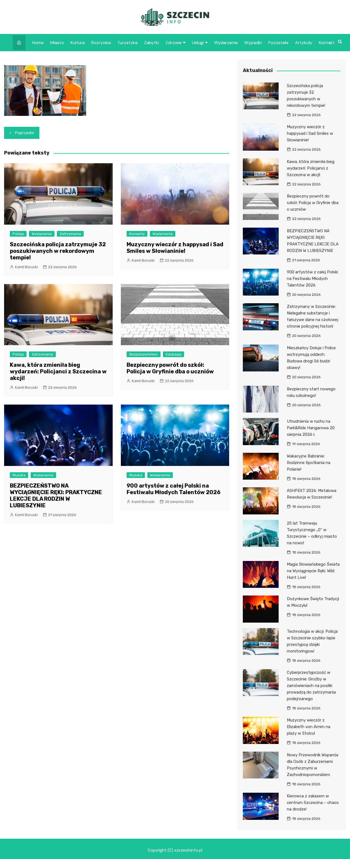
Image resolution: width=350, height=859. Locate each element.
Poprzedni (24, 133)
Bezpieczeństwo (143, 354)
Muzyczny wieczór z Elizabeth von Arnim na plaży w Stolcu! (308, 727)
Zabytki (151, 42)
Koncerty (137, 234)
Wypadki (253, 42)
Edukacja (173, 354)
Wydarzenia (226, 42)
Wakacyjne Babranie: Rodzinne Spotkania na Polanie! (308, 463)
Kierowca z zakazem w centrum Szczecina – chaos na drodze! (313, 803)
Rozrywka (101, 42)
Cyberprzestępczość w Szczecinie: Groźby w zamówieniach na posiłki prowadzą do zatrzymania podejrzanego (311, 685)
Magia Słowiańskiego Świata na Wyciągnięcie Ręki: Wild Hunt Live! (313, 571)
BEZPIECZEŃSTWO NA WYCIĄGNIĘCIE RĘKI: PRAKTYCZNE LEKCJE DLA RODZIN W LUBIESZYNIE (56, 495)
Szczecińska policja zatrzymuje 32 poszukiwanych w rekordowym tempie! (58, 251)
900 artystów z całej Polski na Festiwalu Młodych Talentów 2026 (173, 489)
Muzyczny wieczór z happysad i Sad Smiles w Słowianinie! (175, 247)
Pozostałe (278, 42)
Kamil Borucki (26, 267)
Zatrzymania (70, 234)
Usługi (198, 42)
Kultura (78, 42)
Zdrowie (173, 42)
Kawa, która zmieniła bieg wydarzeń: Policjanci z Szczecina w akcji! (58, 371)
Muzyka (19, 475)
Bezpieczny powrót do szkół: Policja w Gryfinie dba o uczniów (170, 368)
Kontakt (327, 42)
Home (38, 42)
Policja (18, 234)
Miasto (57, 42)
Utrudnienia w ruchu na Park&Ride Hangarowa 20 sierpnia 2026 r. (311, 428)
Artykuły (303, 42)
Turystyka (127, 42)
